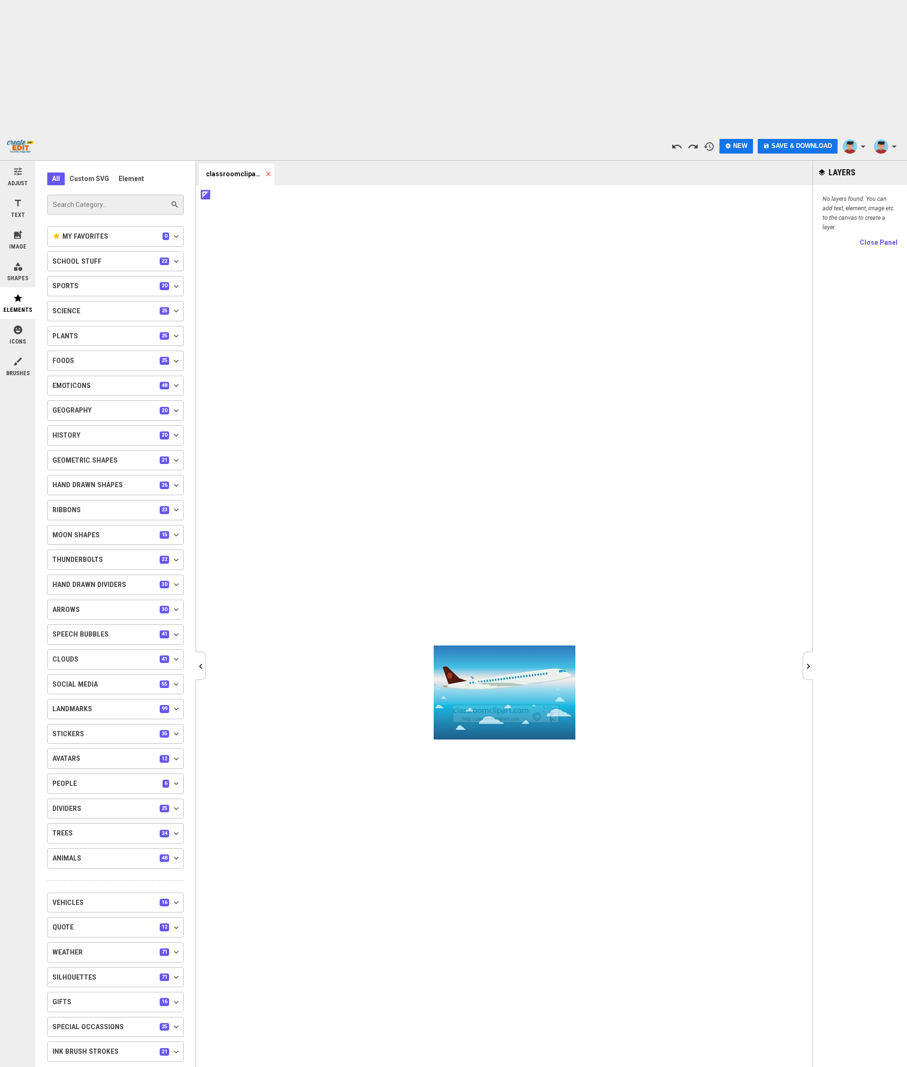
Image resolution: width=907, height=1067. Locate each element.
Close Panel (879, 242)
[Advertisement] (453, 66)
